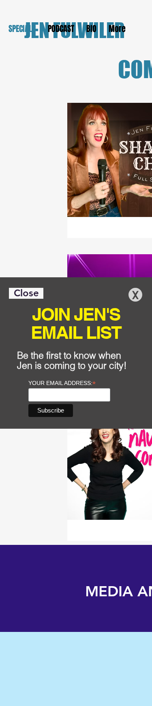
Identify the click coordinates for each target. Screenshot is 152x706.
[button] (26, 293)
